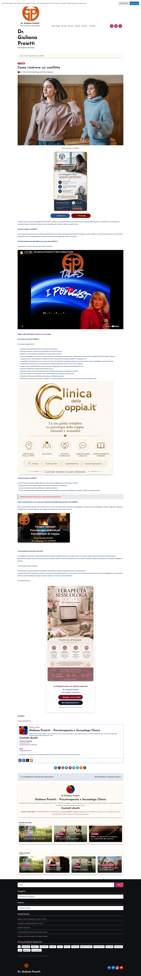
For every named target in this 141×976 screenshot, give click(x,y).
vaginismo (27, 950)
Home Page (55, 26)
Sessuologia (51, 865)
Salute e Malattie (99, 946)
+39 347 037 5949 (24, 743)
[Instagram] (23, 760)
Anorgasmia (26, 946)
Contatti (92, 26)
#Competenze (50, 72)
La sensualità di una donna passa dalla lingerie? (33, 932)
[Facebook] (20, 760)
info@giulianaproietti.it (25, 750)
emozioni (52, 946)
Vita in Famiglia (36, 950)
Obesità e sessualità (63, 837)
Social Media (118, 946)
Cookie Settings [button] (124, 3)
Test (20, 950)
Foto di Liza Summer (24, 721)
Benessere (35, 946)
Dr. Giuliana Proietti (27, 37)
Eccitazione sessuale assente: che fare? (30, 923)
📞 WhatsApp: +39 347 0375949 (70, 697)
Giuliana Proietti (27, 72)
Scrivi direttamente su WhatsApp (28, 744)
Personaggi (75, 946)
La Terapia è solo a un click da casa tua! (71, 686)
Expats (77, 26)
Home (21, 55)
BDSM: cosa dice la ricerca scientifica (104, 837)
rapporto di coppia (86, 946)
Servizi (70, 26)
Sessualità (109, 946)
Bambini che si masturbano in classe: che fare (32, 919)
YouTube (48, 334)
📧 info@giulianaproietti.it (70, 703)
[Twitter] (27, 760)
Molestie (67, 946)
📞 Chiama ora (60, 216)
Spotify (38, 334)
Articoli (84, 26)
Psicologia (21, 63)
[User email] (31, 760)
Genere (60, 946)
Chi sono (64, 26)
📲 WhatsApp (81, 216)
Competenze (44, 946)
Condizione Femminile (106, 865)
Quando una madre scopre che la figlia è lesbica (33, 936)
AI (19, 946)
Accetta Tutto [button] (134, 3)
